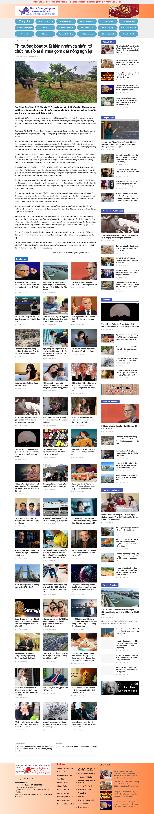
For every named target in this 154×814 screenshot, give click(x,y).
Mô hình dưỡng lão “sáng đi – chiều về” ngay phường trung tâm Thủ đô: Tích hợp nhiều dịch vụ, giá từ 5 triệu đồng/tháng (119, 517)
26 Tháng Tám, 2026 (78, 324)
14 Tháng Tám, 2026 (78, 526)
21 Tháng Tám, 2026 (21, 425)
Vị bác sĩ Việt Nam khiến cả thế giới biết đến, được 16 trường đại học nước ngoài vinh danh (27, 419)
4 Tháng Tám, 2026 (78, 695)
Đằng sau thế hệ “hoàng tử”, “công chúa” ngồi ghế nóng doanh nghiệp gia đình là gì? (25, 655)
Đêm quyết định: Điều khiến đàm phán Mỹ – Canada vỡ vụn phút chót (83, 319)
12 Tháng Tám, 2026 (21, 590)
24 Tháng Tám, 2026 (21, 388)
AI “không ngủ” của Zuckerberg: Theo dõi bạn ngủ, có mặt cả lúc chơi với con (27, 552)
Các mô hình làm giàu (65, 775)
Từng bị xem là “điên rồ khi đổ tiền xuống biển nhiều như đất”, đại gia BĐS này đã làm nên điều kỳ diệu (120, 612)
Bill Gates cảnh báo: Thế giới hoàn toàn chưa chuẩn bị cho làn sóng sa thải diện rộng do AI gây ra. (127, 87)
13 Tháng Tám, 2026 (21, 558)
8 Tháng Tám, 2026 (78, 629)
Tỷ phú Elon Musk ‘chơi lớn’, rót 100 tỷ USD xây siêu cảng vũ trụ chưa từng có (127, 631)
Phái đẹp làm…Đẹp (87, 34)
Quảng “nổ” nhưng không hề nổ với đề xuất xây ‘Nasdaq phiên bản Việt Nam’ (127, 669)
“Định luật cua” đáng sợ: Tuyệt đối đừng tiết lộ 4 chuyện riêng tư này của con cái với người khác (55, 319)
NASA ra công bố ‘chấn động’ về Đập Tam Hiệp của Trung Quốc (126, 477)
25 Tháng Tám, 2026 (50, 359)
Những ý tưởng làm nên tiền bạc (86, 781)
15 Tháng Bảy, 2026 (122, 563)
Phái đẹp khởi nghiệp (66, 34)
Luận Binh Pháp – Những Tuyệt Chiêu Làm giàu (86, 769)
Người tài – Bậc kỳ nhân (25, 28)
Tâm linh (45, 28)
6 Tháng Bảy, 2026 (121, 203)
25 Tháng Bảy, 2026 (122, 662)
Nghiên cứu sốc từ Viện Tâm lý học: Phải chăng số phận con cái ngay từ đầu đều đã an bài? (83, 486)
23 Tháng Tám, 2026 (50, 391)
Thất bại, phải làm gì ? (86, 21)
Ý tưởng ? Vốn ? (107, 21)
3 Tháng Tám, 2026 (21, 730)
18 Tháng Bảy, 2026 (122, 377)
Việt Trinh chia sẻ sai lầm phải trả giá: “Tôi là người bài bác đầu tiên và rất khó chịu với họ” (27, 724)
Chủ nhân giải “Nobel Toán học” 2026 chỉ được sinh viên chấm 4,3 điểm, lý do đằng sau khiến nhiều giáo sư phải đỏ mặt (118, 144)
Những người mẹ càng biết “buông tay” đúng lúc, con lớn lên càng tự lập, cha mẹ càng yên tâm (55, 385)
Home (16, 40)
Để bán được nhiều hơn (128, 28)
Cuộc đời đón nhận (128, 21)
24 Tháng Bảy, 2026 (122, 674)
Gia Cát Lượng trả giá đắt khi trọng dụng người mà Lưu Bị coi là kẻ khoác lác (83, 724)
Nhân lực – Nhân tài (66, 28)
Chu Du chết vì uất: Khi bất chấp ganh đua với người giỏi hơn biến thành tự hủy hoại (83, 690)
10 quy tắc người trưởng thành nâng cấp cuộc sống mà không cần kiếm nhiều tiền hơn (82, 419)
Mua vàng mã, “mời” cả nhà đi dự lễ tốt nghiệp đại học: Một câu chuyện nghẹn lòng (126, 184)
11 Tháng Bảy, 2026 (122, 577)
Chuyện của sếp (107, 28)
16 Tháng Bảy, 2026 (122, 176)
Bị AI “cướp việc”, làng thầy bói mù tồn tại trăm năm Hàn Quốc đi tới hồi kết (55, 419)
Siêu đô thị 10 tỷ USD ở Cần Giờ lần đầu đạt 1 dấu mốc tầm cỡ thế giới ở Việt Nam (127, 272)
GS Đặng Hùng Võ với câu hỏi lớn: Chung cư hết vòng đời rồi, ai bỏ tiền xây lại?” (83, 552)
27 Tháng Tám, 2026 (50, 324)
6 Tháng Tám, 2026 (78, 663)
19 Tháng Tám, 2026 (21, 494)
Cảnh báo (45, 34)
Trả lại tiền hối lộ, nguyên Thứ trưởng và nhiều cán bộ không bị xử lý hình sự (27, 520)
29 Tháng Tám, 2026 (21, 292)
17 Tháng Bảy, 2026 (122, 548)
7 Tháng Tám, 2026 (21, 661)
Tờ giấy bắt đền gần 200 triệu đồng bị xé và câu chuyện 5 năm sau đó (127, 172)
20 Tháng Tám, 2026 (21, 459)
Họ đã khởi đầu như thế (107, 34)
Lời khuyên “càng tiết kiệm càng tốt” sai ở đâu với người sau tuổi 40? (83, 452)
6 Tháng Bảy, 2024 (20, 56)
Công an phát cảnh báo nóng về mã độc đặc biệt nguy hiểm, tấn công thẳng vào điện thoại (127, 75)
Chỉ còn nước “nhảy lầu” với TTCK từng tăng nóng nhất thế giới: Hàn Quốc (27, 319)
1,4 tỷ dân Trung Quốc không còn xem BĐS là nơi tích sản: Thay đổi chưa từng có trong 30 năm (27, 351)
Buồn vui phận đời (87, 28)
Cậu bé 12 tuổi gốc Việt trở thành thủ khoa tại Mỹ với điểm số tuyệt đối (127, 260)
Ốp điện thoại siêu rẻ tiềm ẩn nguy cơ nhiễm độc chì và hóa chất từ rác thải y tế (54, 452)
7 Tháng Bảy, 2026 (121, 188)
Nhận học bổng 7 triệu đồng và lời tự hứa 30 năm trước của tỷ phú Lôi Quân (127, 248)
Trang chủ (24, 21)
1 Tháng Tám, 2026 (78, 730)
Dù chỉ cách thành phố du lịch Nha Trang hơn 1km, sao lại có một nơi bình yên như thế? (127, 465)
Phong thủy (24, 34)
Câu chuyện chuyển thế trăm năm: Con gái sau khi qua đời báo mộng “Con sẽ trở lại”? (126, 373)
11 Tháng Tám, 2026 (78, 594)
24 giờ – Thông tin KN (45, 21)
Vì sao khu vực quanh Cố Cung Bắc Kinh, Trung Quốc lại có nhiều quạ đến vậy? (55, 724)
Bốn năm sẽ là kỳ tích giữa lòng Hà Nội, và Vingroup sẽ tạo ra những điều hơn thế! (127, 657)
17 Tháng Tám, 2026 (21, 526)
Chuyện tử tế (62, 786)
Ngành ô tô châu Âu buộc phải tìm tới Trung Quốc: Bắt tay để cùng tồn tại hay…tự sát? (55, 655)
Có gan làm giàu (63, 790)
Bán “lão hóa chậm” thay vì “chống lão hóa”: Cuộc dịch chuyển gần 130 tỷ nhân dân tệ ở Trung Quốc (127, 62)
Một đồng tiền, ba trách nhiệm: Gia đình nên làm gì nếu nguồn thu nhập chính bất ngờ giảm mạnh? (83, 520)
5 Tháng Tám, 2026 (21, 698)
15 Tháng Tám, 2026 (50, 523)
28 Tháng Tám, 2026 (50, 292)
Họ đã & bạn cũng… (66, 21)
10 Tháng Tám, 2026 (50, 629)
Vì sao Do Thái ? (128, 34)
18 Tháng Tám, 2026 (50, 489)
